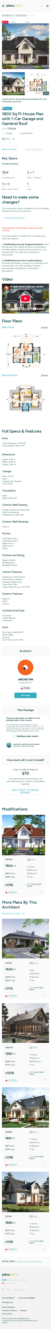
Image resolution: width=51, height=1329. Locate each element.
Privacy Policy (7, 1314)
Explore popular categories (29, 1261)
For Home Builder (27, 1298)
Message (25, 695)
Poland (8, 108)
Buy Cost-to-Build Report (25, 791)
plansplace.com (7, 15)
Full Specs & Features (10, 163)
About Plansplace (8, 1307)
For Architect (8, 1298)
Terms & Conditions (9, 1311)
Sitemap (23, 1311)
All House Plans (21, 15)
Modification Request (14, 218)
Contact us (7, 1302)
